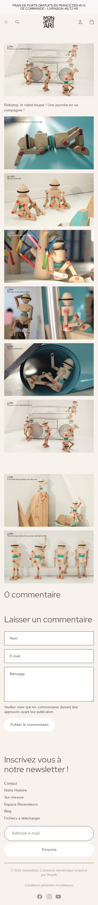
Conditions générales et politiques (49, 885)
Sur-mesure (14, 797)
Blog (7, 811)
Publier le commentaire (29, 724)
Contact (10, 783)
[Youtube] (58, 896)
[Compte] (80, 22)
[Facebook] (40, 896)
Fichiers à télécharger (22, 818)
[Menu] (6, 22)
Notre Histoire (15, 790)
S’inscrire (49, 849)
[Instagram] (49, 896)
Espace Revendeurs (21, 804)
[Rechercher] (17, 22)
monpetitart (30, 870)
